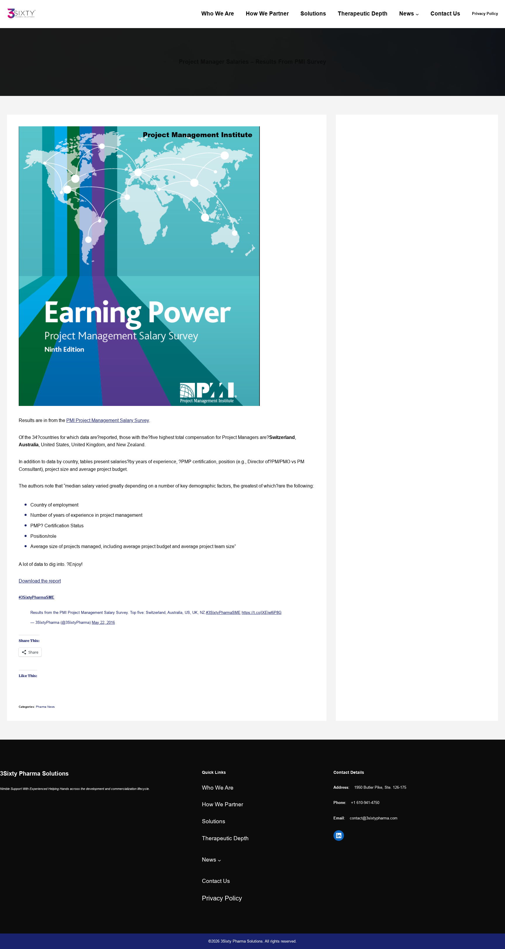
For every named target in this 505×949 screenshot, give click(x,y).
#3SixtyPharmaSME (223, 612)
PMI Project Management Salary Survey (107, 420)
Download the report (40, 580)
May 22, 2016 (103, 622)
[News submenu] (417, 13)
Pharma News (45, 707)
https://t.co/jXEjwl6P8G (261, 612)
